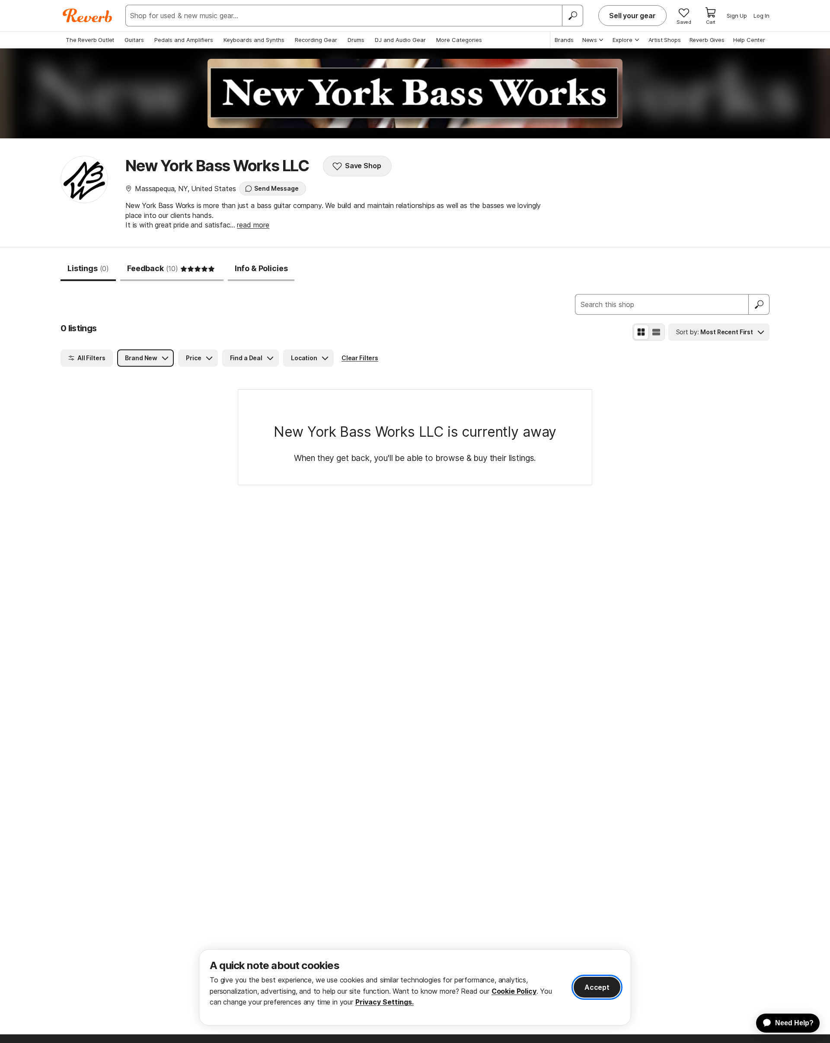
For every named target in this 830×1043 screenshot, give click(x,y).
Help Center (749, 39)
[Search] (572, 15)
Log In (761, 15)
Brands (564, 39)
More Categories (459, 39)
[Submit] (759, 304)
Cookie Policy (514, 991)
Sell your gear (632, 15)
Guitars (134, 39)
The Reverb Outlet (90, 39)
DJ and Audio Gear (400, 39)
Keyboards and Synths (253, 39)
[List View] (656, 332)
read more (253, 225)
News (589, 39)
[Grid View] (641, 332)
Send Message (276, 188)
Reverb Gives (707, 39)
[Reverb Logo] (87, 15)
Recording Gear (316, 39)
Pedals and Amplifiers (183, 39)
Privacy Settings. (384, 1002)
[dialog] (415, 987)
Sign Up (737, 15)
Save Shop (363, 165)
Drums (356, 39)
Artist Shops (664, 39)
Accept (597, 987)
